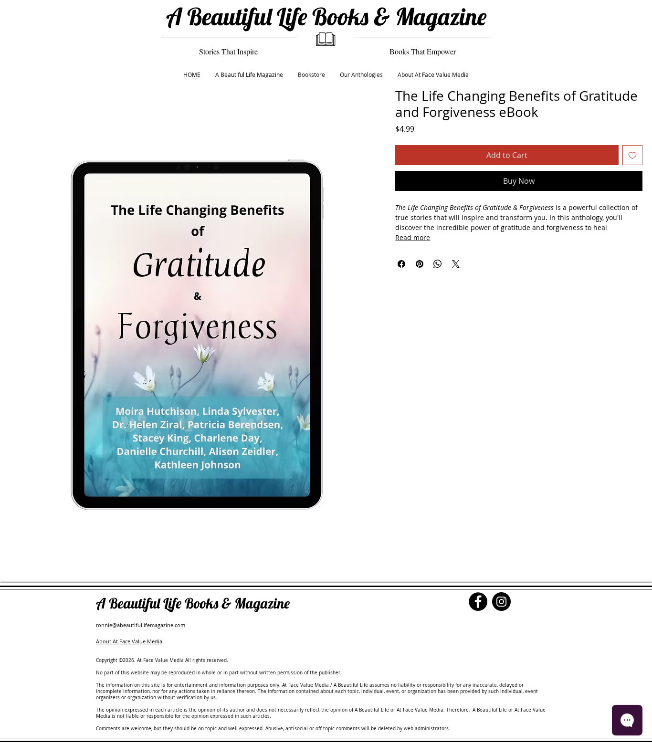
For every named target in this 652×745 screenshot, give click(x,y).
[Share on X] (456, 264)
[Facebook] (478, 601)
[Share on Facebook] (401, 264)
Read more (412, 237)
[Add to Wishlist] (632, 155)
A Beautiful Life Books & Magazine (326, 16)
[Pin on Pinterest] (419, 264)
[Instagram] (501, 601)
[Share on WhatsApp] (437, 264)
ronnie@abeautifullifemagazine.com (140, 625)
